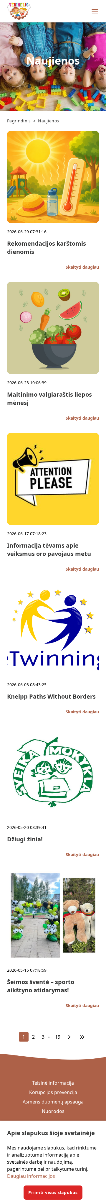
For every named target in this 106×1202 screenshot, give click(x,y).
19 (57, 1037)
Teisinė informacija (53, 1083)
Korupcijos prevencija (53, 1092)
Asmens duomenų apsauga (53, 1101)
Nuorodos (53, 1111)
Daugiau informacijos (31, 1176)
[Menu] (95, 11)
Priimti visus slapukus (52, 1192)
